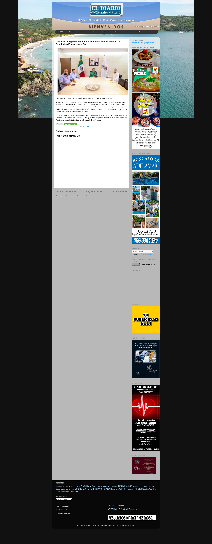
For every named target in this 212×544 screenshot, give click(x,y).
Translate (148, 254)
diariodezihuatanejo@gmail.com (143, 43)
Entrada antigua (119, 191)
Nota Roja (139, 32)
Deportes (59, 489)
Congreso (83, 32)
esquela (75, 491)
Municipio (71, 32)
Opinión (117, 32)
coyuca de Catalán (66, 491)
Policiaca (139, 488)
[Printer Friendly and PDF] (59, 124)
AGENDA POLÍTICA (73, 486)
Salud (58, 491)
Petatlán (130, 489)
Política (146, 489)
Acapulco (86, 486)
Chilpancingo (125, 486)
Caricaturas (105, 32)
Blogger (132, 525)
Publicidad (152, 489)
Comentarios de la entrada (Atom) (78, 196)
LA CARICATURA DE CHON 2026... (122, 509)
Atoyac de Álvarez (99, 486)
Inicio (61, 32)
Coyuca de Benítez (149, 486)
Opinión (60, 486)
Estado (94, 32)
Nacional (127, 32)
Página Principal (94, 191)
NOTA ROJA (105, 489)
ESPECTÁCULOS (68, 489)
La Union (86, 489)
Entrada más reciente (66, 191)
